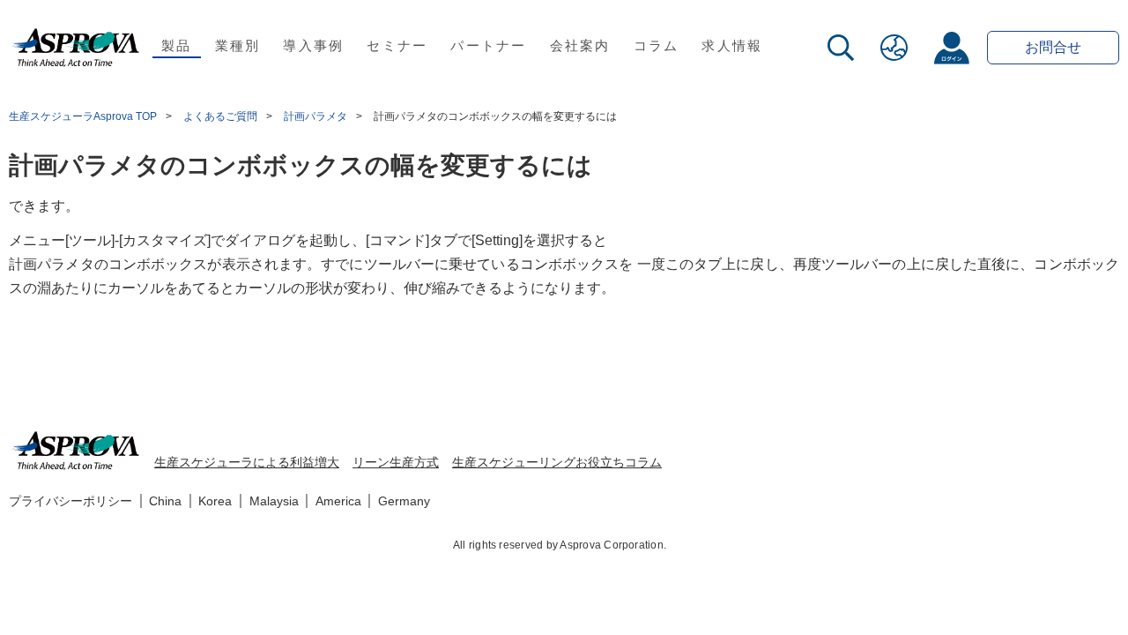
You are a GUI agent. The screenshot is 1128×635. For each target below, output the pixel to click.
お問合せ (1053, 47)
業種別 (238, 45)
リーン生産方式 (395, 462)
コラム (656, 45)
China (165, 501)
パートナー (488, 45)
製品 (176, 45)
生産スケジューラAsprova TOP (83, 116)
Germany (404, 501)
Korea (215, 501)
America (338, 501)
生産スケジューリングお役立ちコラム (557, 462)
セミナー (397, 45)
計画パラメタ (315, 116)
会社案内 (580, 45)
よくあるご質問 (220, 116)
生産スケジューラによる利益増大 (246, 462)
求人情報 (731, 45)
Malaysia (274, 501)
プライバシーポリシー (70, 501)
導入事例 (313, 45)
